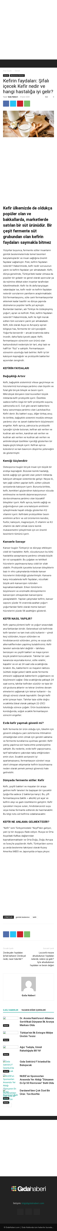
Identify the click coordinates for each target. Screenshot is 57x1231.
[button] (5, 63)
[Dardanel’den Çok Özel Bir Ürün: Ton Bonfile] (10, 1096)
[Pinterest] (20, 104)
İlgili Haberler (10, 1010)
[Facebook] (6, 104)
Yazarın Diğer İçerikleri (33, 1010)
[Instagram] (29, 1212)
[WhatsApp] (27, 104)
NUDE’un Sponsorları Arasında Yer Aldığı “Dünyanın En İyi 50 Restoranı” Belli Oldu (37, 1079)
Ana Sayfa (7, 70)
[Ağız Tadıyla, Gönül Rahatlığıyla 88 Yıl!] (10, 1050)
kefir (34, 917)
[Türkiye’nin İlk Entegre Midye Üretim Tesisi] (10, 1036)
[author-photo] (28, 991)
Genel (17, 70)
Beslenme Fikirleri (17, 75)
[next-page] (10, 1105)
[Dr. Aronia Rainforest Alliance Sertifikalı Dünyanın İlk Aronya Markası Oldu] (10, 1022)
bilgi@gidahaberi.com (33, 1203)
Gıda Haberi (13, 97)
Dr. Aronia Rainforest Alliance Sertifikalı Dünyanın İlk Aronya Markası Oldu (37, 1022)
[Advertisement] (28, 30)
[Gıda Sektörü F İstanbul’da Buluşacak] (10, 1066)
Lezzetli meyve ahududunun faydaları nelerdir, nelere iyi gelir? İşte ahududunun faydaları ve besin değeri (42, 959)
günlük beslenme (22, 917)
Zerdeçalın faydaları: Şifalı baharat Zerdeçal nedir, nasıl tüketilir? (14, 955)
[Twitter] (13, 104)
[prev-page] (5, 1105)
